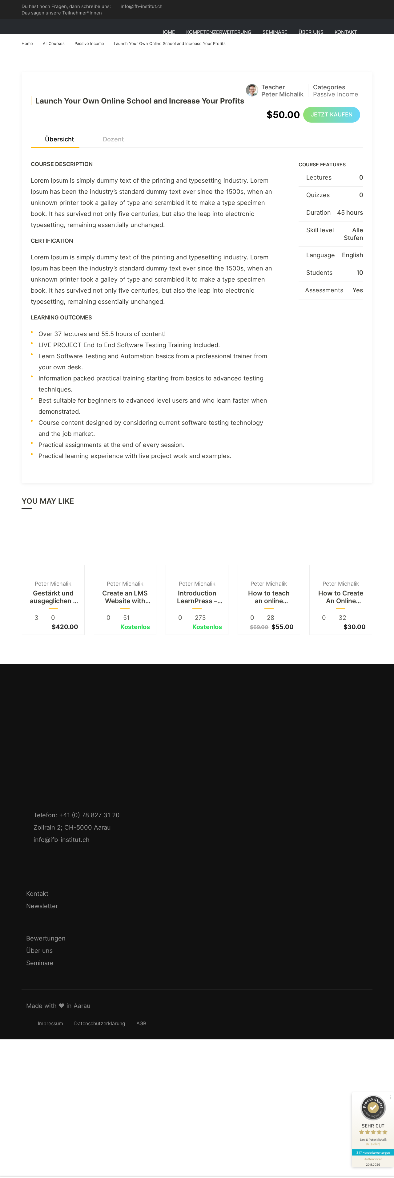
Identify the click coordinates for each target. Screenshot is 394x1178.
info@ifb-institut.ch (142, 6)
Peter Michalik (53, 583)
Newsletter (42, 906)
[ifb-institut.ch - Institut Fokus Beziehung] (49, 32)
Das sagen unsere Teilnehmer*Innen (62, 13)
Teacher (273, 87)
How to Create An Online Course (340, 597)
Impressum (50, 1023)
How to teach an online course (269, 597)
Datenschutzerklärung (99, 1023)
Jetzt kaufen (331, 114)
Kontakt (346, 32)
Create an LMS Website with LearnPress (125, 597)
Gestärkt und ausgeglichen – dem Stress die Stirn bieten (53, 597)
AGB (141, 1023)
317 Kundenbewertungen (373, 1152)
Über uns (39, 950)
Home (167, 32)
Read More (53, 541)
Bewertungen (46, 938)
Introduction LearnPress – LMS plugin (197, 597)
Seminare (40, 963)
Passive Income (335, 94)
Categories (329, 87)
